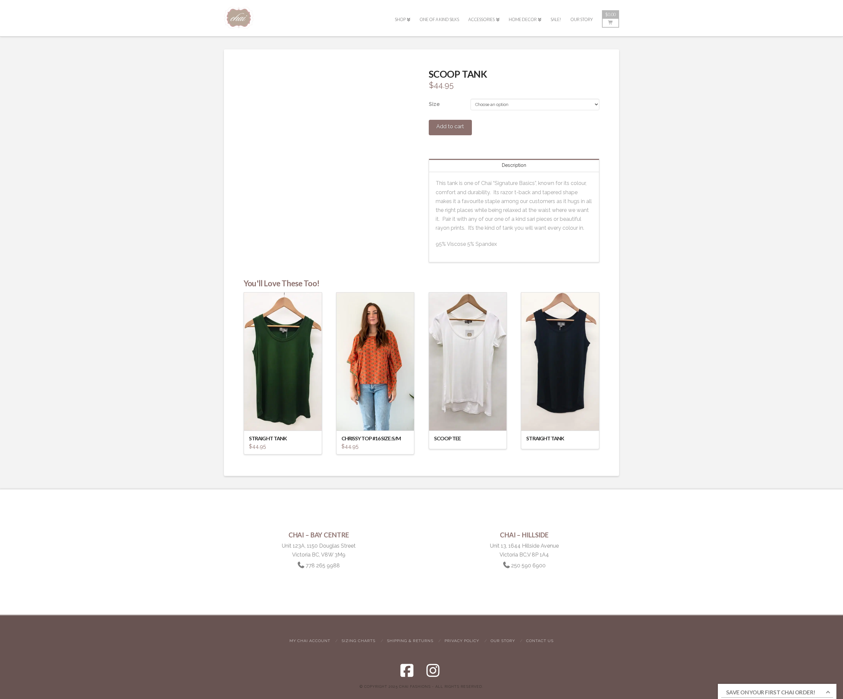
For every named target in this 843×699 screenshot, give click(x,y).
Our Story (503, 640)
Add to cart (450, 126)
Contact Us (540, 640)
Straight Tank (268, 438)
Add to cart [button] (378, 419)
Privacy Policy (462, 640)
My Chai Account (309, 640)
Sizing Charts (358, 640)
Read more (467, 419)
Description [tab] (514, 165)
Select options (285, 419)
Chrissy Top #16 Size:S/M (371, 438)
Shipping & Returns (410, 640)
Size (434, 104)
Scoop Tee (447, 438)
